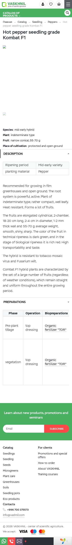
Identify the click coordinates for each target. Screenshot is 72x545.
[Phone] (11, 541)
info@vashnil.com (14, 515)
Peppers (52, 22)
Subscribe (57, 428)
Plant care (9, 476)
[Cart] (58, 4)
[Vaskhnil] (14, 4)
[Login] (42, 4)
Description (13, 154)
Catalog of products (11, 14)
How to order (46, 463)
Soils (6, 487)
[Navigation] (68, 4)
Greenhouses (11, 482)
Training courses (48, 474)
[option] (36, 78)
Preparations (14, 302)
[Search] (67, 13)
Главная (7, 22)
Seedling (37, 22)
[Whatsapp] (4, 541)
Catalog (22, 22)
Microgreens (10, 470)
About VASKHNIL (49, 468)
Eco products (11, 499)
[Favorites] (50, 4)
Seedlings (9, 453)
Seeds (7, 465)
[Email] (19, 541)
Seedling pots (11, 493)
